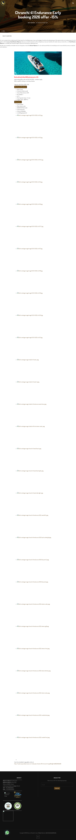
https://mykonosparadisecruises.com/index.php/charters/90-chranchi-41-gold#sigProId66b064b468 (37, 764)
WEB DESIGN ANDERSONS (51, 833)
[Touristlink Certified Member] (8, 796)
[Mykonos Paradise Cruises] (3, 3)
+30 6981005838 (10, 789)
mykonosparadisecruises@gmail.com (11, 786)
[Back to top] (38, 837)
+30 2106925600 (9, 787)
